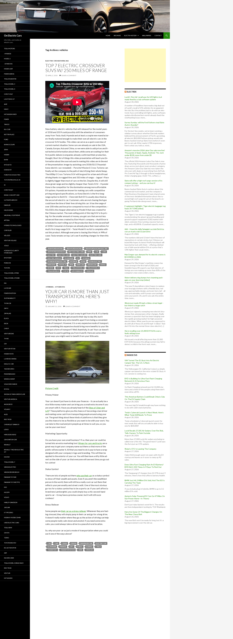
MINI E (6, 109)
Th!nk (6, 338)
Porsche (7, 263)
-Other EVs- (59, 287)
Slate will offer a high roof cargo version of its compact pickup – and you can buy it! (143, 181)
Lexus (6, 429)
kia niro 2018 (9, 558)
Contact (158, 35)
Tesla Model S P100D (12, 278)
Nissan (6, 155)
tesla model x (53, 271)
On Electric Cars (13, 35)
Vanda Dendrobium (11, 472)
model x (62, 265)
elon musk (69, 258)
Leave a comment (68, 75)
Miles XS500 (8, 210)
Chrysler (7, 230)
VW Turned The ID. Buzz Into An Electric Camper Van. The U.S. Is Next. (142, 361)
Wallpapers (146, 35)
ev (78, 258)
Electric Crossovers (55, 61)
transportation (68, 550)
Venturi (7, 573)
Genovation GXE (10, 439)
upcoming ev (77, 271)
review (50, 268)
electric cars (95, 255)
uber (80, 550)
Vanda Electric (10, 467)
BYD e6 (6, 389)
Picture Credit (51, 388)
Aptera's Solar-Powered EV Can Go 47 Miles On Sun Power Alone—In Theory (145, 497)
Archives (117, 35)
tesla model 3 (78, 268)
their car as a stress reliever (73, 511)
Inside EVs (132, 355)
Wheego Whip (9, 379)
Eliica (6, 318)
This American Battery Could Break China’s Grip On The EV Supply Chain (145, 398)
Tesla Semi (8, 527)
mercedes (51, 265)
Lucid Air (7, 288)
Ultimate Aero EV (10, 200)
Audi (6, 414)
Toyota (7, 268)
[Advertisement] (145, 65)
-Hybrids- (49, 287)
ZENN (6, 149)
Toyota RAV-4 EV (10, 543)
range (103, 265)
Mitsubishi (8, 578)
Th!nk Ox (7, 303)
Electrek (131, 92)
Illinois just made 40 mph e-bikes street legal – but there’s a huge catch (144, 304)
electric (51, 255)
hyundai (86, 258)
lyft (71, 546)
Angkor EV (8, 404)
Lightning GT (9, 99)
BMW (89, 252)
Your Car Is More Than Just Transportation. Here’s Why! (77, 296)
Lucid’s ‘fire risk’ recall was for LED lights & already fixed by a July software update (143, 98)
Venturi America (10, 399)
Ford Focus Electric (12, 175)
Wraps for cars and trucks (90, 443)
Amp (5, 104)
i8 (4, 185)
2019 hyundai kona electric (96, 248)
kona (83, 261)
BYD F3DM (7, 258)
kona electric (95, 261)
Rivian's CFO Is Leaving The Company (140, 449)
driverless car (86, 543)
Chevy (6, 328)
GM (5, 344)
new (71, 265)
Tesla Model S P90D (11, 273)
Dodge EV (7, 170)
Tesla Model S (93, 268)
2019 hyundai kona (74, 248)
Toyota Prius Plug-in (12, 180)
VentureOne (9, 333)
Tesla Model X (9, 89)
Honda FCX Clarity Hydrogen (11, 252)
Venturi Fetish (9, 349)
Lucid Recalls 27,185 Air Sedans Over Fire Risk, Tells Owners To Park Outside (144, 432)
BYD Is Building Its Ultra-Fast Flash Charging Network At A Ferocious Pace (143, 379)
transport (52, 550)
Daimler (7, 205)
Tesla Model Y (9, 462)
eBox (6, 323)
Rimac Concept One (11, 195)
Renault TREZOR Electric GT (14, 451)
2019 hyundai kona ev (56, 252)
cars (104, 252)
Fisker (6, 119)
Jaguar (7, 507)
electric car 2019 (79, 255)
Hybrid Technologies (12, 225)
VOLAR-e (7, 409)
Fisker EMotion (10, 293)
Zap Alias (7, 313)
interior (73, 261)
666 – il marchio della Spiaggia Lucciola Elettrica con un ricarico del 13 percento (144, 230)
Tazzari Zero (9, 369)
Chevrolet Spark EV (11, 424)
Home (108, 35)
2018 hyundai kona (55, 248)
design (73, 543)
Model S (7, 59)
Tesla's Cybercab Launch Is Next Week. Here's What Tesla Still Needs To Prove (144, 413)
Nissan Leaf (92, 265)
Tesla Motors (9, 48)
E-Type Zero (8, 512)
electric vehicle (54, 258)
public (80, 546)
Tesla (66, 268)
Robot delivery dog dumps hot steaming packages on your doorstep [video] (144, 278)
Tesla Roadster (10, 79)
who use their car (84, 475)
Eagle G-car (9, 364)
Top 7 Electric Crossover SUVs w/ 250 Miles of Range (76, 68)
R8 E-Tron (7, 419)
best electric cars (76, 252)
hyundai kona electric (57, 261)
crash (64, 543)
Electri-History (130, 35)
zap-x (6, 308)
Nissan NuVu (9, 354)
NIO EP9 (6, 492)
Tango (6, 124)
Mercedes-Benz (10, 434)
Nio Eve (7, 457)
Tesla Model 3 (9, 84)
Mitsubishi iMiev (10, 114)
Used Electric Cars (11, 522)
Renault (7, 445)
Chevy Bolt (8, 190)
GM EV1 (6, 533)
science (89, 546)
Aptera (6, 220)
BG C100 (7, 129)
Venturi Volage (10, 240)
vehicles (89, 271)
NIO (5, 487)
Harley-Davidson (10, 502)
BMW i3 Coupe (9, 144)
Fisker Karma (9, 74)
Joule (6, 245)
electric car (63, 255)
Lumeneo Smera (10, 359)
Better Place (9, 134)
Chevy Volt (8, 94)
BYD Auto (7, 165)
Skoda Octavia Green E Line (14, 394)
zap (5, 553)
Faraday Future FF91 (12, 482)
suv (58, 268)
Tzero (6, 538)
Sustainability (10, 298)
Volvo (6, 497)
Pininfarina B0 (9, 374)
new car (80, 265)
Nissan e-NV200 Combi (12, 517)
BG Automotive (10, 548)
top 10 (65, 271)
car (96, 252)
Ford (6, 139)
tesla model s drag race (13, 563)
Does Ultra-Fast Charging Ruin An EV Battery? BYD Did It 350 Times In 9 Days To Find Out (144, 465)
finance (63, 546)
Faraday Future (10, 477)
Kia (67, 61)
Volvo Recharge (10, 384)
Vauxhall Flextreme (12, 215)
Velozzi (7, 235)
